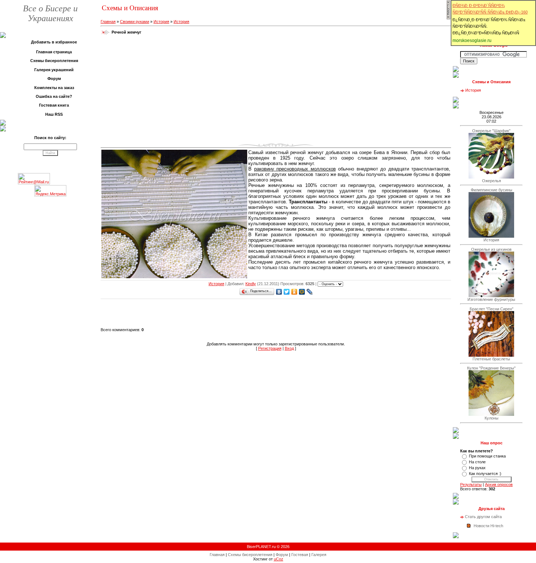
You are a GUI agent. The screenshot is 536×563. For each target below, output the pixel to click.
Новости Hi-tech (488, 526)
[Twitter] (287, 291)
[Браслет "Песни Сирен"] (491, 355)
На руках (477, 468)
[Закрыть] (448, 18)
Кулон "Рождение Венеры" (491, 368)
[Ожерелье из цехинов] (491, 296)
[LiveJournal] (310, 291)
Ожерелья (491, 181)
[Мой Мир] (302, 291)
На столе (477, 462)
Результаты (471, 484)
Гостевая (299, 554)
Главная (108, 21)
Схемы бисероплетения (250, 554)
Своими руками (134, 21)
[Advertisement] (276, 91)
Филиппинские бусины (491, 190)
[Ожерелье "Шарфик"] (491, 177)
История (161, 21)
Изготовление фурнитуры (491, 299)
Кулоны (491, 418)
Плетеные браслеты (491, 359)
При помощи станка (487, 456)
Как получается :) (485, 473)
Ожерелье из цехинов (491, 249)
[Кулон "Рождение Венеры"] (491, 414)
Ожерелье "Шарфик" (491, 131)
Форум (282, 554)
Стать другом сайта (483, 516)
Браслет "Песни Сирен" (491, 309)
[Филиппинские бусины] (491, 236)
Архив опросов (499, 484)
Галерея (318, 554)
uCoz (278, 559)
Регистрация (269, 348)
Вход (289, 348)
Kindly (250, 284)
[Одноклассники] (294, 291)
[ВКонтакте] (279, 291)
